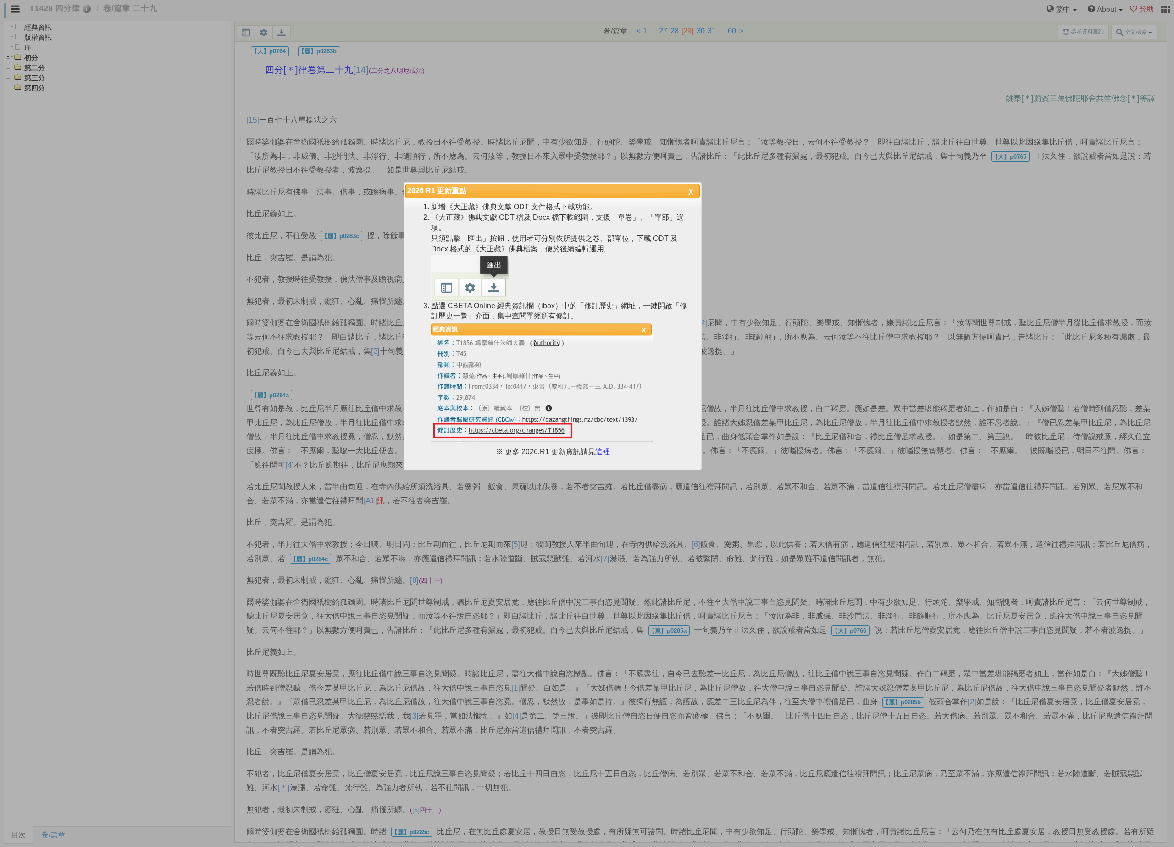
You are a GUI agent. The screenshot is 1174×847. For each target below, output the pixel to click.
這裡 (602, 452)
